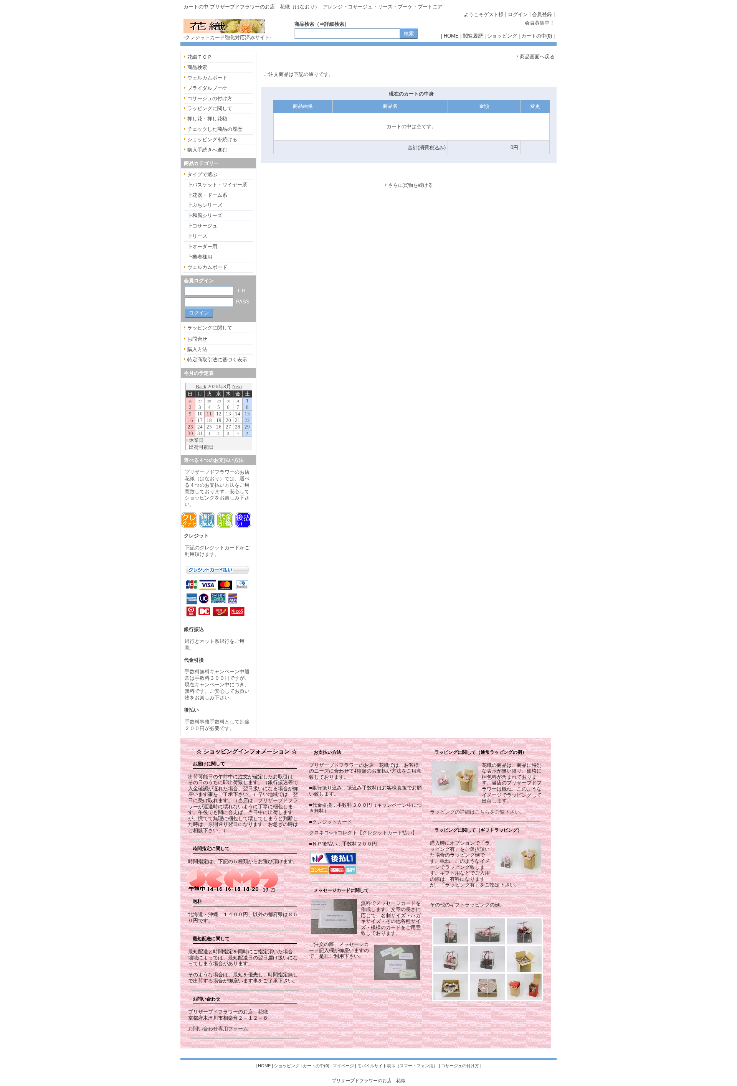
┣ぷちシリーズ (204, 205)
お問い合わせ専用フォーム (218, 1029)
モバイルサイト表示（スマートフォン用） (397, 1065)
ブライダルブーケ (207, 88)
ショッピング (502, 36)
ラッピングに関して (209, 108)
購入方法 (197, 349)
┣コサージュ (202, 226)
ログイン (518, 14)
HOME (451, 36)
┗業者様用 (199, 257)
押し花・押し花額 (207, 119)
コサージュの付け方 (209, 98)
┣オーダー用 (202, 246)
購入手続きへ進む (207, 150)
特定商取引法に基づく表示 (217, 360)
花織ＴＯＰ (199, 57)
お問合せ (197, 339)
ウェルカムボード (207, 78)
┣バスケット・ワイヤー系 (217, 185)
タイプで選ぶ (202, 174)
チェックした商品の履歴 (214, 129)
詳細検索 (334, 24)
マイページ (343, 1065)
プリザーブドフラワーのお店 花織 (368, 1080)
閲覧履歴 (473, 36)
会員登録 (542, 14)
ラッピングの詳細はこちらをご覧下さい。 (477, 812)
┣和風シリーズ (204, 215)
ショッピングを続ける (212, 139)
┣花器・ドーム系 (207, 195)
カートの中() (536, 36)
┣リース (197, 236)
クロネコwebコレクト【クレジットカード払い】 (363, 833)
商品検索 (197, 67)
